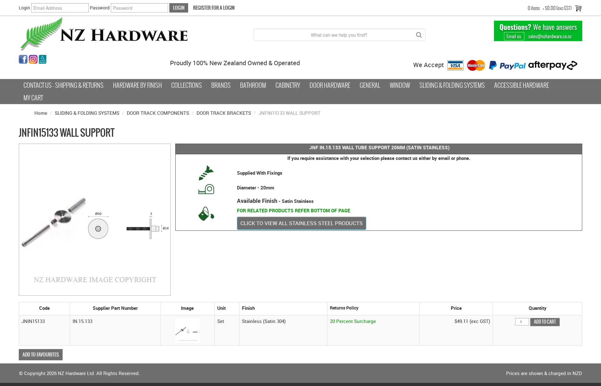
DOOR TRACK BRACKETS (224, 113)
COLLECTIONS (186, 85)
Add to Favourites (41, 354)
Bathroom (253, 85)
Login (24, 8)
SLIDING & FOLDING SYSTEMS (87, 113)
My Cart (33, 98)
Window (400, 85)
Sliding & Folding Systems (452, 85)
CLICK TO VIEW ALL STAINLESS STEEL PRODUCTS (301, 223)
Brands (221, 85)
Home (40, 113)
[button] (187, 330)
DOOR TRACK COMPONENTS (158, 113)
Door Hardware (330, 85)
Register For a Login (213, 7)
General (370, 85)
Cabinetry (287, 85)
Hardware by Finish (137, 85)
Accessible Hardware (521, 85)
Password (100, 8)
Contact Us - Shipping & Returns (63, 85)
